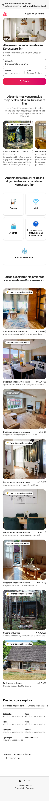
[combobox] (24, 64)
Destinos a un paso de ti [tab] (13, 706)
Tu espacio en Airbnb (34, 13)
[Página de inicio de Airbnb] (5, 14)
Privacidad (19, 788)
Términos (30, 788)
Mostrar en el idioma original (34, 6)
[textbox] (13, 73)
